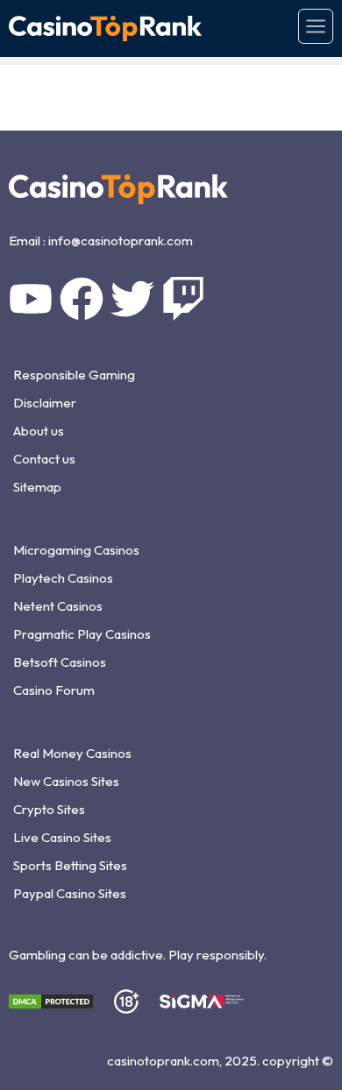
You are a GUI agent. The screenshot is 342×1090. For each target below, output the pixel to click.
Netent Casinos (58, 606)
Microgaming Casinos (76, 549)
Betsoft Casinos (59, 662)
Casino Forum (54, 690)
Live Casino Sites (62, 837)
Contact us (44, 458)
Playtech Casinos (63, 578)
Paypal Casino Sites (69, 893)
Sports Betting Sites (70, 865)
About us (38, 430)
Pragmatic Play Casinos (82, 634)
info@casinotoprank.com (120, 240)
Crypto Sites (49, 809)
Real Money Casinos (72, 753)
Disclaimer (44, 402)
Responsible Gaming (74, 374)
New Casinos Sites (66, 781)
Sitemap (37, 486)
